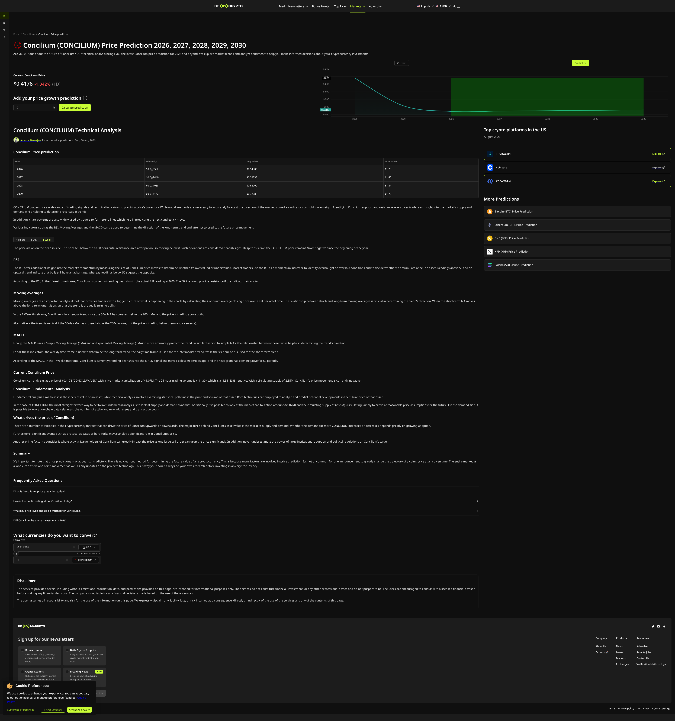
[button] (246, 491)
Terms (611, 708)
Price (16, 34)
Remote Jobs (644, 652)
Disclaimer (643, 708)
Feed (281, 6)
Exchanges (622, 664)
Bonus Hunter (321, 6)
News (619, 646)
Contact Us (643, 658)
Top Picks (340, 6)
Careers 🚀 (602, 652)
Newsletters (296, 6)
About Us (601, 646)
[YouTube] (658, 627)
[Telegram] (664, 627)
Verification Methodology (651, 664)
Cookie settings (661, 708)
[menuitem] (4, 15)
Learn (619, 652)
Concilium (29, 34)
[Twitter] (653, 627)
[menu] (4, 26)
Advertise (375, 6)
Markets (355, 6)
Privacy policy (626, 708)
